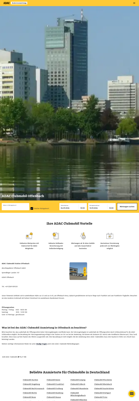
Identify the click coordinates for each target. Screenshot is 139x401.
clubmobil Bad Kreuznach (33, 389)
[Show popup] (28, 208)
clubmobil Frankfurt (55, 384)
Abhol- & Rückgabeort (9, 205)
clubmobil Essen (53, 380)
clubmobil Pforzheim (103, 380)
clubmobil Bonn (29, 397)
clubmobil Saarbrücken (104, 389)
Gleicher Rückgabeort (41, 208)
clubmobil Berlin (30, 393)
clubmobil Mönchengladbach (78, 394)
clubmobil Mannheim (79, 389)
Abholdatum (64, 205)
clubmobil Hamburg (55, 393)
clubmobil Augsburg (31, 384)
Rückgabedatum (94, 205)
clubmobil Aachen (30, 380)
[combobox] (15, 208)
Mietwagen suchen (127, 207)
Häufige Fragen (41, 344)
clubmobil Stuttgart (102, 393)
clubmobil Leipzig (77, 380)
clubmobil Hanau (54, 397)
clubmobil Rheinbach (103, 384)
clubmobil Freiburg (55, 389)
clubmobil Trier (100, 397)
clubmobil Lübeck (77, 384)
